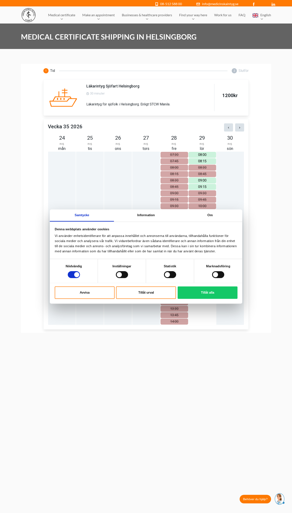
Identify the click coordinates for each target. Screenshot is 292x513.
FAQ (242, 15)
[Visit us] (255, 4)
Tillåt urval (146, 292)
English (265, 15)
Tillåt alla (207, 292)
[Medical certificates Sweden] (28, 15)
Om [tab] (210, 215)
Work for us (223, 15)
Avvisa (85, 292)
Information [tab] (146, 215)
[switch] (122, 274)
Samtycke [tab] (82, 215)
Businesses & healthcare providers (147, 15)
